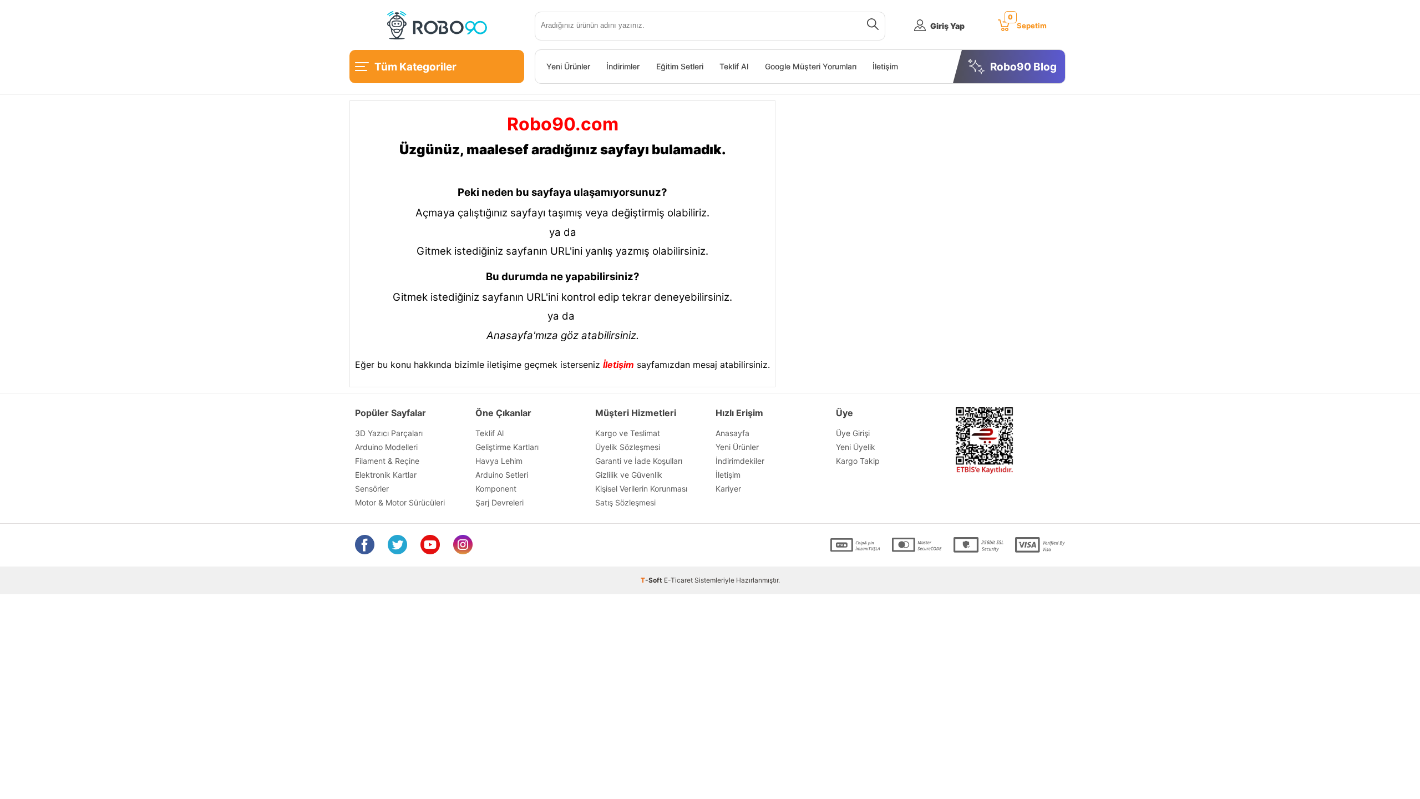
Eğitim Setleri (679, 66)
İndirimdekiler (740, 461)
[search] (871, 26)
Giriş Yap (947, 26)
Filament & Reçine (387, 461)
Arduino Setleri (501, 474)
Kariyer (728, 488)
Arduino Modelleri (386, 447)
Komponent (495, 488)
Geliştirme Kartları (507, 447)
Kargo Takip (858, 461)
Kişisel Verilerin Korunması (641, 488)
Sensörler (372, 488)
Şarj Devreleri (499, 502)
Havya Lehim (499, 461)
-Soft (652, 580)
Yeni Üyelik (855, 447)
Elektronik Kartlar (386, 474)
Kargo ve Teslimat (627, 433)
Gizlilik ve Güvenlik (628, 474)
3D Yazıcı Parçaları (389, 433)
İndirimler (623, 66)
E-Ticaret (678, 580)
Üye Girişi (853, 433)
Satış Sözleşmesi (625, 502)
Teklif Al (733, 66)
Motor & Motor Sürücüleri (400, 502)
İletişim (885, 66)
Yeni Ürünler (568, 66)
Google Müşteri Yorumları (810, 66)
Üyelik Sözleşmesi (627, 447)
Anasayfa (732, 433)
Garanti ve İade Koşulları (638, 461)
